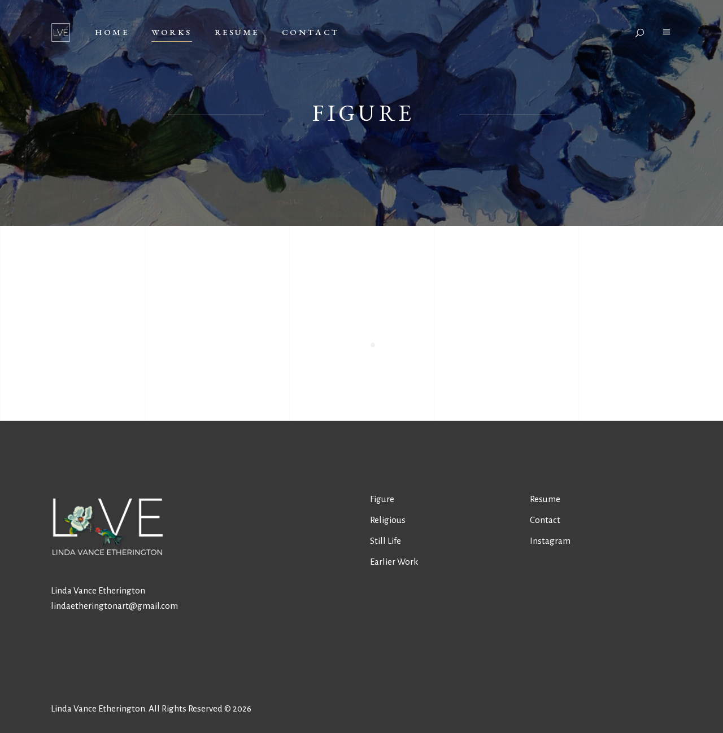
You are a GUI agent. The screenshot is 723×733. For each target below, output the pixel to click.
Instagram (550, 541)
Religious (388, 520)
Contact (545, 520)
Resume (545, 499)
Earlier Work (394, 561)
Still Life (385, 541)
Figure (382, 499)
